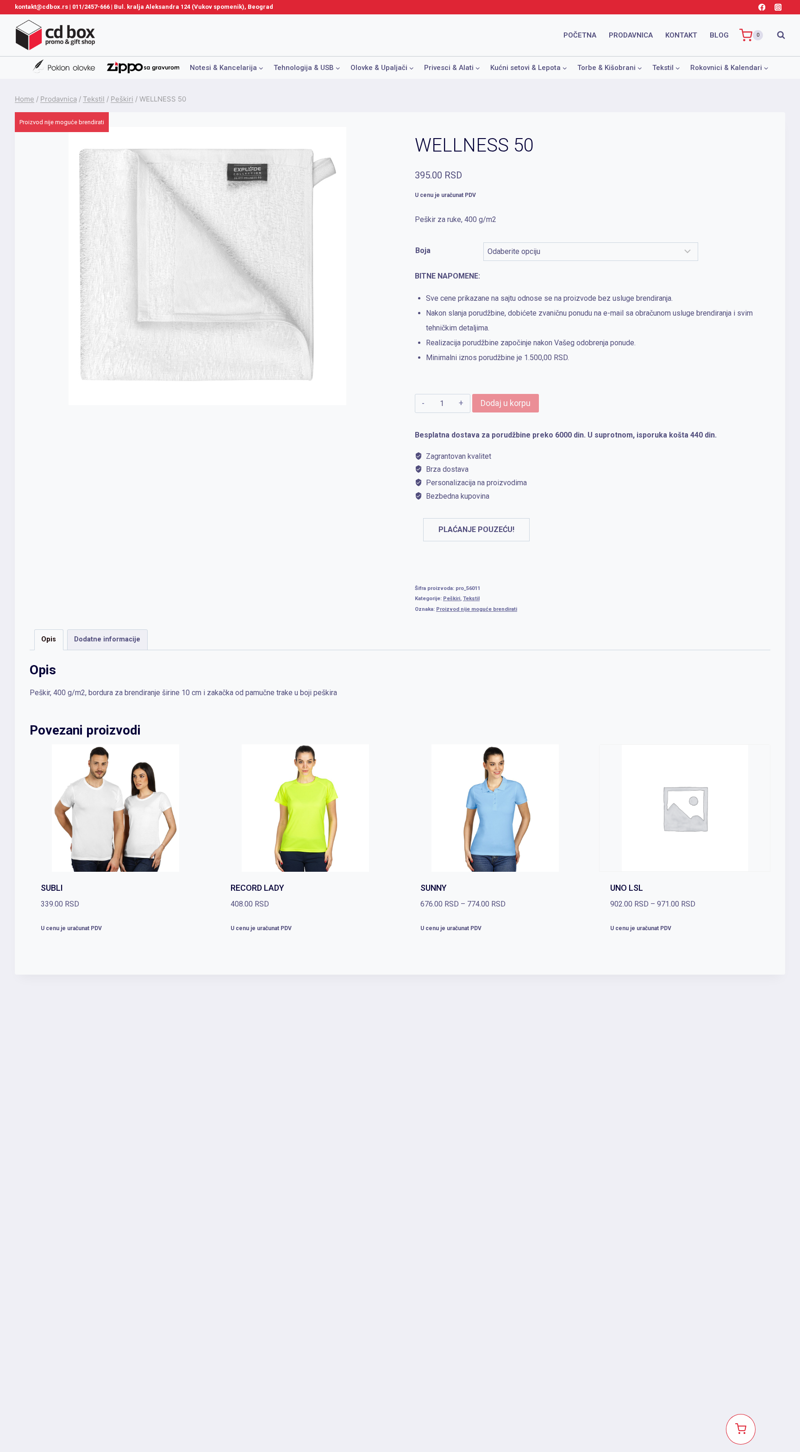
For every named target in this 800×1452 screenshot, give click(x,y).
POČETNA (579, 35)
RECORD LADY (257, 888)
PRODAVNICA (631, 35)
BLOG (719, 35)
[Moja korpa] (741, 1429)
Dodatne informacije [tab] (107, 639)
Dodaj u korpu (506, 403)
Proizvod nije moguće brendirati (476, 609)
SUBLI (52, 888)
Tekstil (471, 599)
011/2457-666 (91, 6)
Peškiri (451, 599)
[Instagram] (778, 7)
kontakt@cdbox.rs (41, 6)
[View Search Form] (776, 35)
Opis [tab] (48, 639)
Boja (423, 250)
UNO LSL (626, 888)
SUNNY (433, 888)
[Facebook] (762, 7)
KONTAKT (681, 35)
